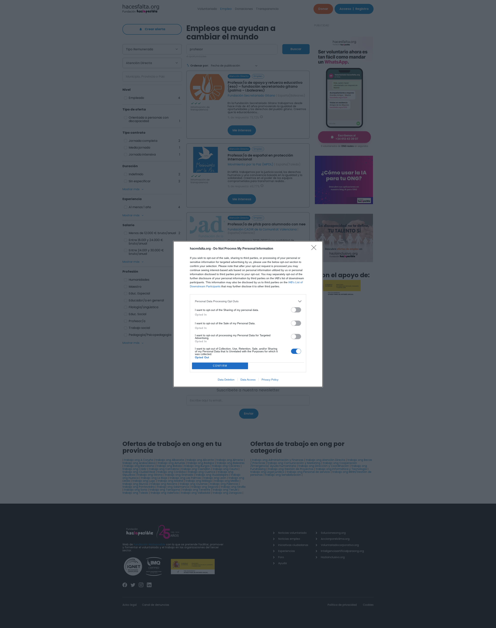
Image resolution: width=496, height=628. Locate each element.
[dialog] (248, 314)
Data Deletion (226, 379)
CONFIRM (220, 365)
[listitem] (248, 301)
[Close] (315, 248)
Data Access (248, 379)
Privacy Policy (270, 379)
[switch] (296, 309)
